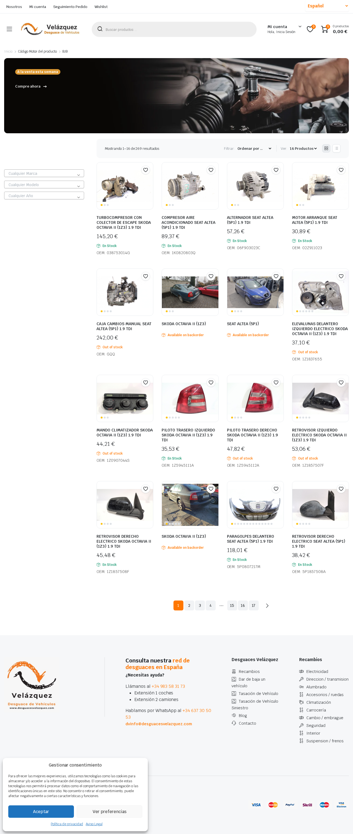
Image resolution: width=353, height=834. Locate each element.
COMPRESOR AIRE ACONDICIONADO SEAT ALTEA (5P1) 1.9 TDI (188, 222)
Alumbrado (316, 686)
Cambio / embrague (324, 717)
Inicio (8, 51)
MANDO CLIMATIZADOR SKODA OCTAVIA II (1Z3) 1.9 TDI (125, 433)
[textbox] (44, 173)
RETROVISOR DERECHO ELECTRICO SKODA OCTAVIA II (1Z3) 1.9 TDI (124, 541)
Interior (313, 733)
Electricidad (317, 671)
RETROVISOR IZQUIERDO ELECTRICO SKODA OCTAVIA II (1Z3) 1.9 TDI (319, 435)
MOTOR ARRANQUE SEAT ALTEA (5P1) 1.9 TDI (314, 220)
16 (243, 605)
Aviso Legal (94, 824)
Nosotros (14, 6)
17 (254, 605)
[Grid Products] (326, 148)
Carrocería (316, 710)
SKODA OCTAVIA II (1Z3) (184, 323)
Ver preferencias (110, 811)
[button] (145, 170)
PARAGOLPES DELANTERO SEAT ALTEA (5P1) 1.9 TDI (250, 539)
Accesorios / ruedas (325, 694)
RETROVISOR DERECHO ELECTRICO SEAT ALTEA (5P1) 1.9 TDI (318, 541)
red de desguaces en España (157, 664)
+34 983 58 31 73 (168, 686)
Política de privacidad (67, 824)
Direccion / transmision (327, 679)
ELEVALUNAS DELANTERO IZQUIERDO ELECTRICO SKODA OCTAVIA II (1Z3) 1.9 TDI (320, 328)
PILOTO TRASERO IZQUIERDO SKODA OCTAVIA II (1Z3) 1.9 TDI (188, 435)
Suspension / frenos (325, 740)
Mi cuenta (37, 6)
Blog (243, 715)
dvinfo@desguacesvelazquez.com (158, 723)
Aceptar (41, 811)
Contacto (247, 723)
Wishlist (101, 6)
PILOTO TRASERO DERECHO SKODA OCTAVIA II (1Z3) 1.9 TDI (252, 435)
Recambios (249, 671)
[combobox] (44, 173)
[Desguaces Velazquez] (50, 29)
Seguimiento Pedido (70, 6)
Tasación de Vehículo (258, 693)
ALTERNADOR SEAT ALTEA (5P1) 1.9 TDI (250, 220)
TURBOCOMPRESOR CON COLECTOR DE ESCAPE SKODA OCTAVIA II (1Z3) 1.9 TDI (124, 222)
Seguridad (315, 725)
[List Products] (336, 148)
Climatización (318, 702)
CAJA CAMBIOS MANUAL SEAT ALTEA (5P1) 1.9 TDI (124, 326)
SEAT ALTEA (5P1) (243, 323)
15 (232, 605)
